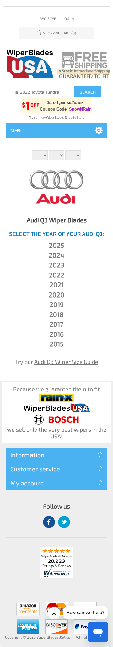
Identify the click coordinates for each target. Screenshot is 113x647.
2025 (56, 245)
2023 (56, 265)
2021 (57, 284)
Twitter (64, 522)
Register (48, 18)
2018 (56, 314)
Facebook (49, 522)
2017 (56, 324)
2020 (56, 294)
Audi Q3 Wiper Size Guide (66, 361)
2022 (56, 275)
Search (88, 92)
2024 (56, 255)
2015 (56, 344)
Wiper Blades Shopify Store (65, 117)
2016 (57, 334)
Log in (68, 18)
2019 (57, 304)
